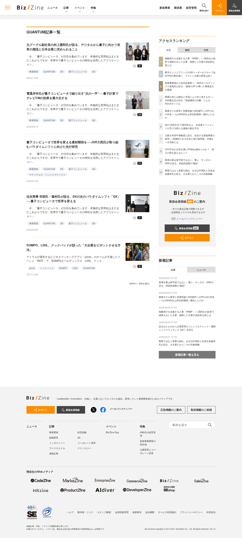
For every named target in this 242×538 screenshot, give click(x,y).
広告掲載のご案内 (171, 410)
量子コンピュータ (78, 71)
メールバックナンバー (189, 218)
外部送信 (211, 512)
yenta (32, 268)
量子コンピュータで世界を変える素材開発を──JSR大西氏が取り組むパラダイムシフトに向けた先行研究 (72, 144)
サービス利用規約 (167, 512)
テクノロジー (84, 448)
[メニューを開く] (7, 7)
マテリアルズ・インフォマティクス (47, 174)
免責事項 (136, 512)
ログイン (189, 237)
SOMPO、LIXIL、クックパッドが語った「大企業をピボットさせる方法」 (73, 247)
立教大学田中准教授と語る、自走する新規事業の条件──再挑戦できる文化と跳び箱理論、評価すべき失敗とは (190, 139)
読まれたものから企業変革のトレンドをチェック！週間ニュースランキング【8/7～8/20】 (187, 328)
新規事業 (165, 7)
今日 (168, 50)
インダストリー (57, 442)
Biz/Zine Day (112, 432)
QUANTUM (49, 71)
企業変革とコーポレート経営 (148, 451)
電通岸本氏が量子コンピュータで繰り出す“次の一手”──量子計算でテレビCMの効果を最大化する (72, 95)
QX (93, 71)
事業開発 (33, 71)
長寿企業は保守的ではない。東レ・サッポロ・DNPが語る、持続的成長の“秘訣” (189, 161)
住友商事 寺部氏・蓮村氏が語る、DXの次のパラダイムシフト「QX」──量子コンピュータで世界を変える (73, 198)
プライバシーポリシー (191, 512)
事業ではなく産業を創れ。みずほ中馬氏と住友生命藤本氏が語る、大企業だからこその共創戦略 (190, 172)
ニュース (52, 7)
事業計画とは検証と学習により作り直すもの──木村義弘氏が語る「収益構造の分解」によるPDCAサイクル (189, 100)
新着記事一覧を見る (187, 354)
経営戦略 (82, 432)
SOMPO (63, 268)
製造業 (178, 7)
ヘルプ (70, 512)
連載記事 (53, 453)
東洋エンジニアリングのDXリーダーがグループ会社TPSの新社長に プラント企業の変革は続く (190, 74)
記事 (66, 7)
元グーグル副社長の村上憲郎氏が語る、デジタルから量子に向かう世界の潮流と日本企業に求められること (73, 46)
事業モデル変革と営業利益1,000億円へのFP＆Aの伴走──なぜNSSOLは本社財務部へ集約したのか (190, 114)
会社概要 (149, 512)
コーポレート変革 (87, 442)
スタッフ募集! (104, 512)
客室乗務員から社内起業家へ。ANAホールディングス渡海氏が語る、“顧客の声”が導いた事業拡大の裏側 (190, 86)
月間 (206, 50)
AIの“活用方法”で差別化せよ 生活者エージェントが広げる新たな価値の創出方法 (189, 126)
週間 (187, 50)
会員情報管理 (122, 512)
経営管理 (191, 7)
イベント (79, 7)
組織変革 (53, 437)
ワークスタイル (57, 448)
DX (61, 71)
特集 (93, 7)
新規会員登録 (188, 228)
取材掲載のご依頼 (201, 410)
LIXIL (75, 268)
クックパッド (47, 268)
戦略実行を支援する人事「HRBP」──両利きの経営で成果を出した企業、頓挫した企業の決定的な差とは (190, 62)
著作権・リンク (85, 512)
